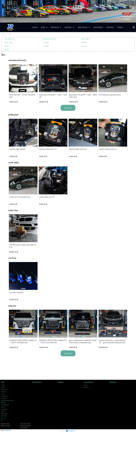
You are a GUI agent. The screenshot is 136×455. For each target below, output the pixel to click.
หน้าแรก (3, 34)
